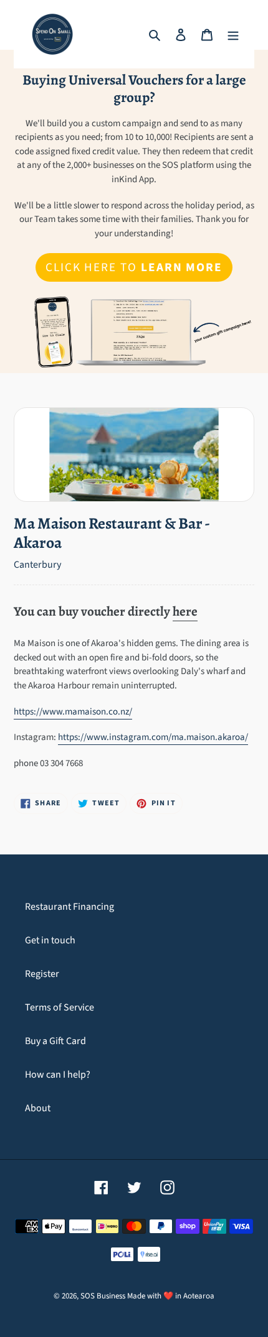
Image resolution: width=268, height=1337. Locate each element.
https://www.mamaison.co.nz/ (73, 711)
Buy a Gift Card (55, 1041)
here (185, 611)
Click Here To (134, 267)
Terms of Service (59, 1007)
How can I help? (57, 1074)
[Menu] (233, 34)
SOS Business (102, 1296)
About (37, 1108)
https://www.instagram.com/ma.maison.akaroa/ (153, 737)
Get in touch (50, 940)
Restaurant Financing (69, 907)
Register (42, 974)
